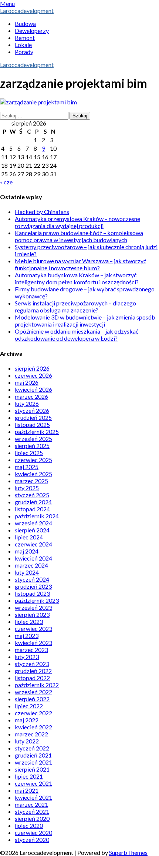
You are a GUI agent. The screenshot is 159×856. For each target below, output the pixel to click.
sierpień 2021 (32, 769)
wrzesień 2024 (33, 522)
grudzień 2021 (33, 755)
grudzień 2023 (33, 586)
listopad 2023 (32, 593)
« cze (6, 181)
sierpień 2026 (32, 368)
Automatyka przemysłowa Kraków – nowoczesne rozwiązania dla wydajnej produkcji (77, 222)
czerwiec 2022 (33, 712)
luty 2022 (27, 741)
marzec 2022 (31, 734)
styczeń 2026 (32, 410)
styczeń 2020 (32, 839)
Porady (24, 51)
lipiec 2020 (29, 825)
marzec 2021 (31, 804)
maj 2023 (26, 635)
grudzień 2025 (33, 417)
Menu (7, 3)
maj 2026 (26, 382)
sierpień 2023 (32, 614)
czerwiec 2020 (33, 832)
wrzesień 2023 (33, 607)
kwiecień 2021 (33, 797)
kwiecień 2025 (33, 473)
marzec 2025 (31, 480)
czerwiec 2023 (33, 628)
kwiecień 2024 (33, 558)
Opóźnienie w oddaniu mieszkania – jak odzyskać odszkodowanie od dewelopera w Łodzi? (76, 335)
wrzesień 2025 (33, 438)
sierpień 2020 (32, 818)
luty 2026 (27, 403)
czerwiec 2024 (33, 544)
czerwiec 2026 (33, 375)
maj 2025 (26, 466)
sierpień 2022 (32, 698)
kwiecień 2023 (33, 642)
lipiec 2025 (29, 452)
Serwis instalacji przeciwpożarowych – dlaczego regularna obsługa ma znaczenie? (75, 307)
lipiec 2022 (29, 705)
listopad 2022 (32, 677)
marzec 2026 (31, 396)
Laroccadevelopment (27, 10)
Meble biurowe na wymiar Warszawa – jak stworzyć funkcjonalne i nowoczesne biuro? (80, 264)
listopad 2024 (32, 508)
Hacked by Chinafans (42, 211)
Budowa (25, 23)
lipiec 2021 (29, 776)
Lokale (23, 44)
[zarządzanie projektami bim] (38, 102)
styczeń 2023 (32, 663)
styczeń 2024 (32, 579)
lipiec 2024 (29, 537)
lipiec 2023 (29, 621)
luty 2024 (27, 572)
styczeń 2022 (32, 748)
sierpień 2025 (32, 445)
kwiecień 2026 (33, 389)
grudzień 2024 (33, 501)
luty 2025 (27, 487)
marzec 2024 (31, 565)
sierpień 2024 (32, 530)
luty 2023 (27, 656)
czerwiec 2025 (33, 459)
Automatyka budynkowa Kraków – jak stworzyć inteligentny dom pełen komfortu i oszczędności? (77, 278)
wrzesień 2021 (33, 762)
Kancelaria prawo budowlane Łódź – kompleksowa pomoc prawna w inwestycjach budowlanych (79, 236)
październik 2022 (37, 684)
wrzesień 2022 (33, 691)
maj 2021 (26, 790)
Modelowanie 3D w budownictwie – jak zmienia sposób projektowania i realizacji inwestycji (85, 321)
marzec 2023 (31, 649)
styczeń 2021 (32, 811)
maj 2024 (26, 551)
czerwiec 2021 (33, 783)
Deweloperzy (32, 30)
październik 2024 (37, 515)
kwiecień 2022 (33, 726)
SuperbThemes (128, 852)
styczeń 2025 (32, 494)
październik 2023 (37, 600)
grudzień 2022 (33, 670)
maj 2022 (26, 719)
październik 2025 (37, 431)
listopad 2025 (32, 424)
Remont (25, 37)
